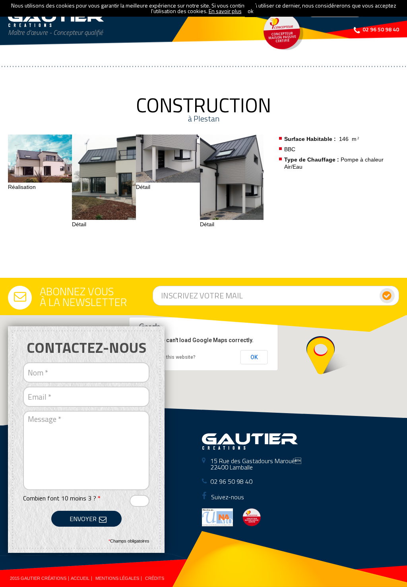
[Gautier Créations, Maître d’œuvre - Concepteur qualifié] (56, 19)
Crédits (154, 578)
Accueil (80, 578)
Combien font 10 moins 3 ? (62, 498)
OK (254, 357)
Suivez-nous (226, 497)
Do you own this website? (168, 357)
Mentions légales (117, 578)
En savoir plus (225, 11)
